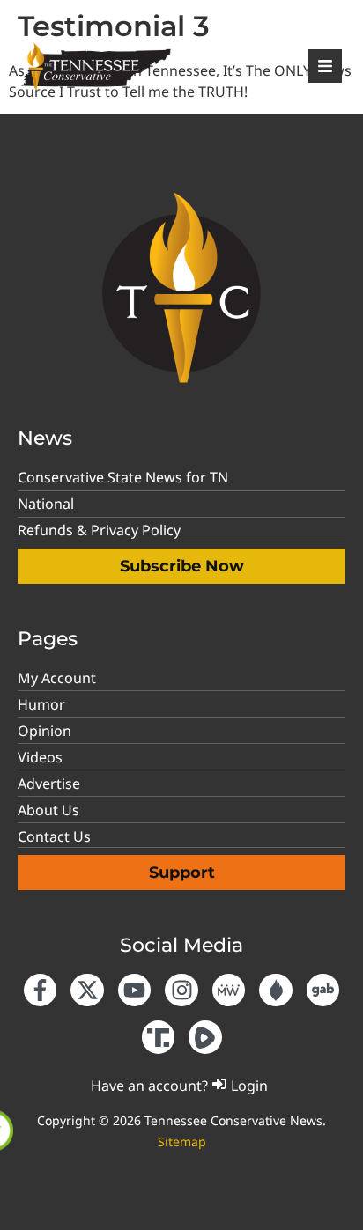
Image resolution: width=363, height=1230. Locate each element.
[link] (246, 31)
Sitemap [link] (182, 1141)
